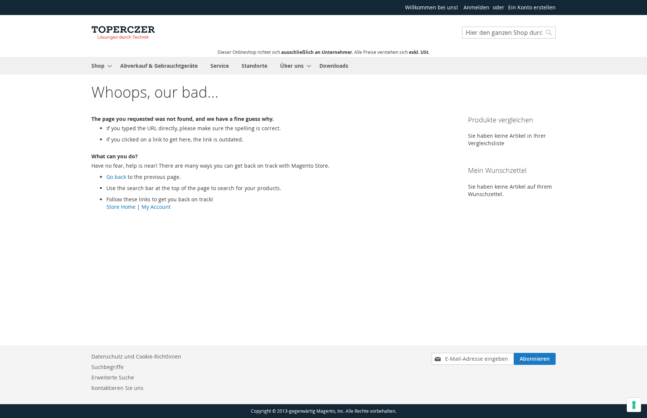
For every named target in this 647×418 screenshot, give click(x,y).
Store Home (121, 206)
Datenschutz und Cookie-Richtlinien (136, 356)
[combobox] (509, 33)
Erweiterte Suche (112, 377)
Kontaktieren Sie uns (117, 387)
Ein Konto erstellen (532, 7)
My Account (156, 206)
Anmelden (476, 7)
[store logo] (123, 32)
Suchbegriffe (107, 366)
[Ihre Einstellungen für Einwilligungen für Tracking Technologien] (634, 405)
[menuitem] (99, 65)
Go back (116, 176)
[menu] (323, 65)
